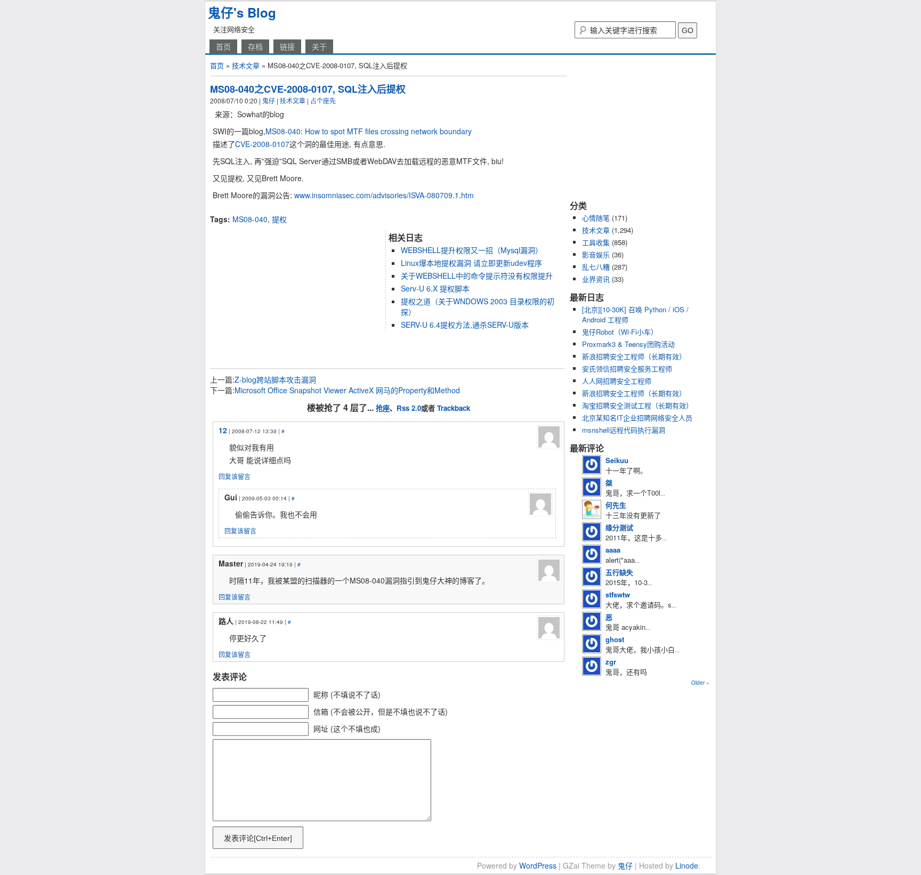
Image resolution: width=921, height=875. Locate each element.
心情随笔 (596, 218)
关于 (319, 46)
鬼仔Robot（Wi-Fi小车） (620, 332)
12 (223, 430)
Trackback (453, 408)
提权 (279, 219)
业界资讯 (596, 279)
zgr (610, 662)
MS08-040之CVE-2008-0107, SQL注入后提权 (308, 89)
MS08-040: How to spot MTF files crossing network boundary (368, 131)
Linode (686, 865)
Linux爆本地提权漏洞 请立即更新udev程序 (471, 262)
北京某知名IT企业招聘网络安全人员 (637, 417)
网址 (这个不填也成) (347, 728)
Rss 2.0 (409, 408)
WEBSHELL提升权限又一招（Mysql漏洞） (472, 250)
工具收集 (596, 242)
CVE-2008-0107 (262, 144)
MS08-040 (250, 219)
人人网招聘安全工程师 (616, 381)
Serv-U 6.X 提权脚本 (435, 288)
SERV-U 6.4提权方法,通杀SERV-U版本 (465, 324)
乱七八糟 (596, 267)
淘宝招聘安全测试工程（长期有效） (637, 405)
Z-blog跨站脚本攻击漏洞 (275, 379)
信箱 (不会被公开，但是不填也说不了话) (380, 711)
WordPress (537, 865)
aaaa (612, 550)
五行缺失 (619, 572)
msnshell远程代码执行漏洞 (623, 430)
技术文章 (246, 65)
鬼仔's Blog (242, 12)
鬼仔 (268, 100)
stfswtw (617, 594)
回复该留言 (235, 476)
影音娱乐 (596, 254)
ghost (614, 639)
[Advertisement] (334, 210)
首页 (223, 46)
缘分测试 (619, 527)
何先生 (615, 505)
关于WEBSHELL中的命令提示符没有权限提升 (477, 275)
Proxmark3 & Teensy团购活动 (628, 344)
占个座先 (323, 100)
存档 (255, 46)
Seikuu (616, 460)
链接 (287, 46)
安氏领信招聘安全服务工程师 (627, 368)
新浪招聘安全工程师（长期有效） (634, 356)
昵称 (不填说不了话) (347, 694)
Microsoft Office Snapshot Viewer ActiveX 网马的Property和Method (347, 390)
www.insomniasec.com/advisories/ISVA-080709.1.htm (384, 195)
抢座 (383, 408)
